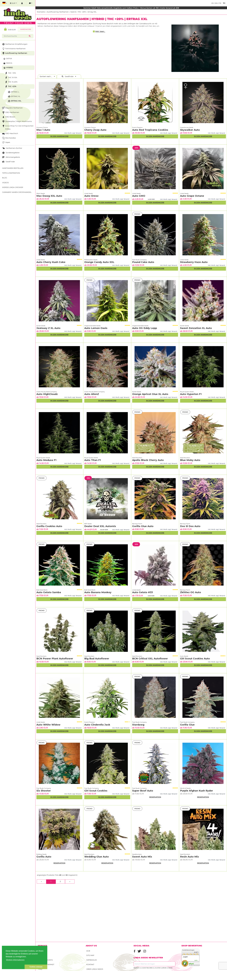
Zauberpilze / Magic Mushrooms (18, 121)
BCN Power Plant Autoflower (54, 658)
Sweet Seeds (40, 326)
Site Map (90, 955)
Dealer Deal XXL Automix (100, 526)
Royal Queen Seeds (187, 392)
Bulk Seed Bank (41, 590)
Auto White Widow (48, 724)
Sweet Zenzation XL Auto (196, 328)
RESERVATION (155, 797)
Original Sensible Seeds (92, 326)
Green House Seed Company (46, 392)
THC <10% (12, 73)
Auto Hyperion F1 (191, 394)
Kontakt (90, 964)
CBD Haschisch (11, 133)
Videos (5, 183)
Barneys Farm (137, 524)
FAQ (40, 969)
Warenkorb (25, 29)
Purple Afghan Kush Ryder (196, 790)
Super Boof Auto (142, 790)
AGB (88, 951)
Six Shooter (43, 790)
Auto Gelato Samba (48, 592)
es (213, 3)
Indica (9, 63)
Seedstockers (137, 854)
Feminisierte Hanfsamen (15, 49)
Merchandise (10, 138)
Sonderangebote (12, 153)
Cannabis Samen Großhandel (16, 192)
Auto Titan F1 (92, 460)
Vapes (7, 142)
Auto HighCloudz (47, 394)
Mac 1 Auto (43, 129)
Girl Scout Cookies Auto (195, 658)
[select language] (4, 3)
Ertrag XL (15, 96)
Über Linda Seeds (94, 969)
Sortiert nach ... (47, 76)
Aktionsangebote (12, 157)
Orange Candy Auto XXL (99, 262)
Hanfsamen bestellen (12, 168)
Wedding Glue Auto (96, 856)
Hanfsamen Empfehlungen (16, 44)
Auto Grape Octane (192, 195)
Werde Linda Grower (12, 187)
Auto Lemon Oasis (95, 328)
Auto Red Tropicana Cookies (150, 129)
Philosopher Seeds (90, 260)
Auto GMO (138, 195)
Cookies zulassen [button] (36, 967)
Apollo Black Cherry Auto (148, 460)
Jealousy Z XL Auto (48, 328)
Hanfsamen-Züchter (13, 148)
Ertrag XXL (92, 12)
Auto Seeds (184, 656)
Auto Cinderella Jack (97, 724)
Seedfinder (69, 76)
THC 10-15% (12, 77)
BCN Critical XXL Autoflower (150, 658)
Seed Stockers (137, 458)
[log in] (22, 3)
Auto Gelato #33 (142, 592)
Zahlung (42, 955)
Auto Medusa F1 (46, 460)
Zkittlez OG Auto (190, 592)
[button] (13, 967)
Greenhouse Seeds (186, 127)
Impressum (91, 960)
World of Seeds (185, 788)
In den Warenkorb (59, 136)
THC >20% (82, 12)
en (216, 3)
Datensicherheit (46, 964)
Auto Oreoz (91, 195)
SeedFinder (10, 162)
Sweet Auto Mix (142, 856)
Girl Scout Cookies (95, 790)
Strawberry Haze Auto (194, 262)
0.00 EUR (11, 30)
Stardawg (138, 724)
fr (219, 3)
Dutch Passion (137, 127)
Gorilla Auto (43, 856)
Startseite (41, 12)
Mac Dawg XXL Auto (49, 195)
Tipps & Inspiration (11, 173)
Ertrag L (15, 92)
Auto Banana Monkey (97, 592)
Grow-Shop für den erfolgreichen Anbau (19, 127)
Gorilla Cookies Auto (49, 526)
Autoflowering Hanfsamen (58, 12)
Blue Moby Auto (190, 460)
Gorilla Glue (187, 724)
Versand (42, 951)
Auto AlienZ (91, 394)
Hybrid (73, 12)
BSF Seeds (88, 524)
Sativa (9, 58)
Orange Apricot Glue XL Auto (150, 394)
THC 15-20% (12, 82)
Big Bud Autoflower (96, 658)
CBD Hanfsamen (12, 112)
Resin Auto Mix (189, 856)
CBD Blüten (10, 117)
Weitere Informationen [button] (15, 960)
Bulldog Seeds (41, 854)
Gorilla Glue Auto (142, 526)
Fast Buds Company (139, 260)
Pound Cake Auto (143, 262)
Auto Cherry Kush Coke (50, 262)
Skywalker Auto (190, 129)
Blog (4, 178)
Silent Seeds (40, 193)
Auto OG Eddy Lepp (144, 328)
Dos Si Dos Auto (190, 526)
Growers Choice (42, 127)
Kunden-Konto (45, 960)
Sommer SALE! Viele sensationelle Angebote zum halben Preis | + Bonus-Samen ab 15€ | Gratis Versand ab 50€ (131, 8)
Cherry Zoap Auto (95, 129)
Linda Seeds (88, 193)
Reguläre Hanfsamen (14, 108)
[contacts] (30, 3)
